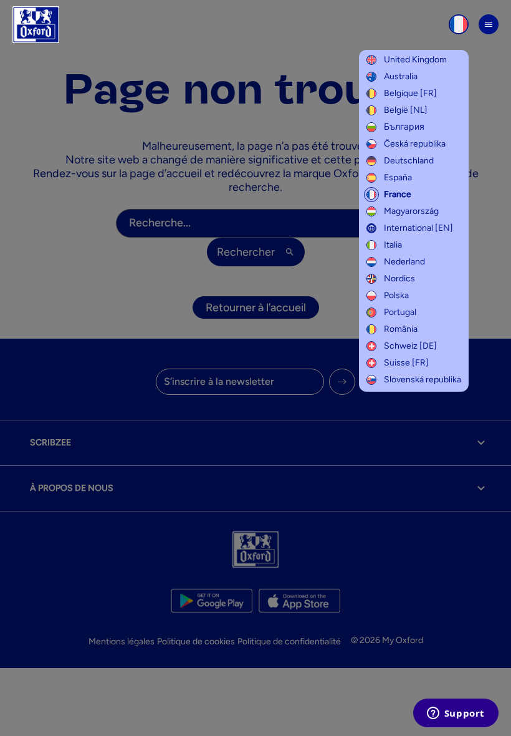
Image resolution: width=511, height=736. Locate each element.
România (401, 329)
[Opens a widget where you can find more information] (456, 714)
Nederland (404, 261)
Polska (396, 295)
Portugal (400, 312)
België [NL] (405, 110)
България (404, 127)
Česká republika (415, 143)
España (398, 177)
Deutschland (409, 160)
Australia (401, 76)
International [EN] (418, 228)
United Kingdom (415, 59)
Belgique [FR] (410, 93)
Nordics (399, 278)
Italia (393, 245)
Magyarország (411, 211)
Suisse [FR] (406, 362)
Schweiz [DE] (410, 346)
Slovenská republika (422, 379)
